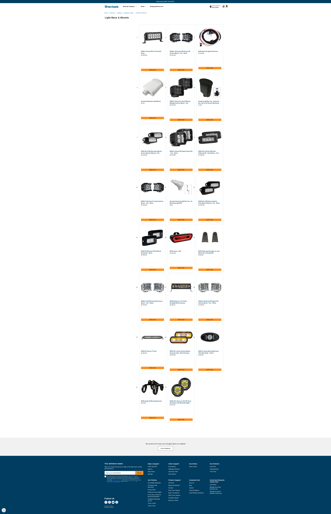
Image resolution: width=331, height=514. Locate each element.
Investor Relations (194, 490)
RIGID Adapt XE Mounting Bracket (151, 401)
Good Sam (213, 466)
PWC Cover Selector (174, 495)
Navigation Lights (128, 13)
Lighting (119, 13)
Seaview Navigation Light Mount (151, 101)
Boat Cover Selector (174, 490)
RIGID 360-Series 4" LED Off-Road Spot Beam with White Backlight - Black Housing (180, 402)
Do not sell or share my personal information (154, 495)
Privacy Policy (152, 489)
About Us (191, 483)
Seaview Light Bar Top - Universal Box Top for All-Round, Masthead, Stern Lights (208, 103)
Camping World (214, 469)
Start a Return (172, 474)
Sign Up (139, 473)
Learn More (213, 484)
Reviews (170, 488)
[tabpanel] (165, 225)
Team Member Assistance (196, 493)
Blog (190, 485)
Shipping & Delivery (174, 469)
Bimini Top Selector (173, 493)
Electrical (112, 13)
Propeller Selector (173, 498)
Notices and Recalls (174, 485)
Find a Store (215, 7)
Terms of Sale (152, 503)
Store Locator (193, 466)
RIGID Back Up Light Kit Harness (208, 51)
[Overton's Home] (112, 6)
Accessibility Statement (154, 483)
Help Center (151, 471)
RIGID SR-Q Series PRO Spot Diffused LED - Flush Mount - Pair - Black (209, 153)
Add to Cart (152, 70)
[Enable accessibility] (4, 510)
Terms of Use (151, 506)
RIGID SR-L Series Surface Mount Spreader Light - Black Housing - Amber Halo (180, 352)
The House (213, 471)
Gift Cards (171, 483)
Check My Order (173, 471)
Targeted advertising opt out (154, 500)
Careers (191, 488)
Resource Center (173, 500)
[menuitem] (129, 6)
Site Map (150, 474)
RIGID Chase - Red (175, 251)
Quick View (152, 38)
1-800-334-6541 (152, 466)
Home (106, 13)
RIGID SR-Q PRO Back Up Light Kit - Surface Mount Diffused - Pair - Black (151, 153)
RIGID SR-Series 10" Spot (149, 351)
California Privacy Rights (154, 492)
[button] (129, 6)
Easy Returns (172, 466)
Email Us (150, 469)
